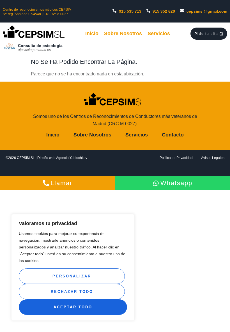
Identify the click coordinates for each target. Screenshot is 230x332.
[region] (73, 267)
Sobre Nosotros (123, 33)
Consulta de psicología (40, 45)
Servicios (159, 33)
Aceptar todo (73, 307)
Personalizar (71, 276)
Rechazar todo (72, 292)
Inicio (91, 33)
